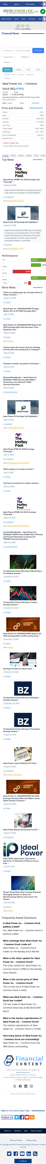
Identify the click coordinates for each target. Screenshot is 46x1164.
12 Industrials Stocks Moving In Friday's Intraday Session (20, 603)
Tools (38, 70)
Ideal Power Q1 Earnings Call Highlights (21, 416)
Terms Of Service (24, 1080)
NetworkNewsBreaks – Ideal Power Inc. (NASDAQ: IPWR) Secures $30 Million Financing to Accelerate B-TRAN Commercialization (20, 380)
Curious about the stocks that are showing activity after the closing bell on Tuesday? (22, 348)
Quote (9, 103)
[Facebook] (20, 1086)
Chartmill (8, 302)
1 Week (13, 155)
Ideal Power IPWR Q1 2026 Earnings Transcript (18, 450)
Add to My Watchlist (9, 100)
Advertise (17, 1131)
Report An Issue (36, 1131)
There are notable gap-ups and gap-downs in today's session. (22, 293)
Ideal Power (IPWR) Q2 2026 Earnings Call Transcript (21, 180)
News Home (6, 19)
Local (16, 19)
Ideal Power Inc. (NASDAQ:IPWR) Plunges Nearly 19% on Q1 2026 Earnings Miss (21, 310)
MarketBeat (8, 245)
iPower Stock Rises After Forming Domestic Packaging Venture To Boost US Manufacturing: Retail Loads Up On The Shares (22, 895)
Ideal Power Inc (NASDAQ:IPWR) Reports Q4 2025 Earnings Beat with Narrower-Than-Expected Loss (22, 327)
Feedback (23, 1161)
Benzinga (8, 581)
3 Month (28, 155)
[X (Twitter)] (14, 1086)
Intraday (5, 155)
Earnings (10, 201)
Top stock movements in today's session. (22, 483)
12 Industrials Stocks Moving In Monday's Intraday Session (21, 698)
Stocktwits (8, 907)
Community (30, 4)
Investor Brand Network (11, 392)
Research (35, 103)
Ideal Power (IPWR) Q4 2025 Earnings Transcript (19, 513)
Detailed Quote (35, 108)
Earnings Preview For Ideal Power (18, 669)
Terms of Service (15, 1140)
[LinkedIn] (25, 1086)
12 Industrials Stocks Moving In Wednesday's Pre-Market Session (22, 572)
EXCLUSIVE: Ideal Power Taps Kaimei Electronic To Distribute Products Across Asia (20, 860)
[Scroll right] (44, 4)
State (23, 19)
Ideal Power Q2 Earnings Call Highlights (21, 222)
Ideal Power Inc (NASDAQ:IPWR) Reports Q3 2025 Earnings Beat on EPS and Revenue (22, 634)
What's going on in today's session (19, 469)
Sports (16, 4)
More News (37, 159)
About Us (7, 1131)
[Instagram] (31, 1086)
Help (25, 1131)
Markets (7, 70)
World (40, 19)
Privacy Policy (38, 1077)
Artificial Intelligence (13, 248)
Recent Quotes (8, 57)
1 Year (36, 155)
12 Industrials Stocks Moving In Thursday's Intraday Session (21, 730)
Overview (7, 74)
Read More (37, 287)
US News (31, 19)
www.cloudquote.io (23, 1072)
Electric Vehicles (18, 774)
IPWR (19, 89)
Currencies (20, 74)
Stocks (18, 70)
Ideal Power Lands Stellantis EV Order (20, 763)
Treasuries (7, 78)
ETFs (28, 70)
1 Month (20, 155)
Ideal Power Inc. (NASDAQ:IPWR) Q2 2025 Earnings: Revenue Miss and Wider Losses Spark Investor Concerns (21, 798)
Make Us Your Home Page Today (15, 1111)
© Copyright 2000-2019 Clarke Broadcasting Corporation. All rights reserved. (23, 1146)
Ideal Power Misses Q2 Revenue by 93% (21, 830)
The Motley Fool (9, 197)
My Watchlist (25, 57)
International (30, 74)
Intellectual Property (18, 201)
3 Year (43, 155)
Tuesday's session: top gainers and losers (22, 363)
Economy (10, 910)
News (5, 4)
